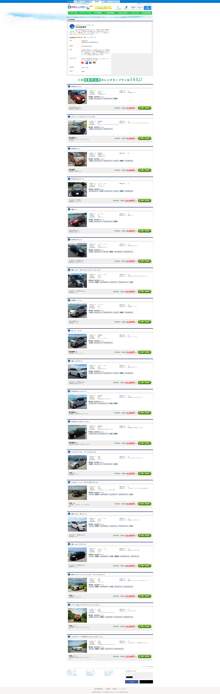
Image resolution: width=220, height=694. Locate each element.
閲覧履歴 (133, 8)
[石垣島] (106, 1)
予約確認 (147, 8)
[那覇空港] (87, 1)
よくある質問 (117, 7)
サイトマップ (122, 689)
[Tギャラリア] (115, 1)
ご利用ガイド (125, 7)
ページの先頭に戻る (149, 666)
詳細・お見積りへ (145, 108)
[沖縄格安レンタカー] (78, 1)
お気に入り (139, 8)
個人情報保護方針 (98, 689)
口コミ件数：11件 (91, 37)
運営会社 (115, 689)
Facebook (131, 681)
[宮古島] (96, 1)
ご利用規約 (108, 689)
